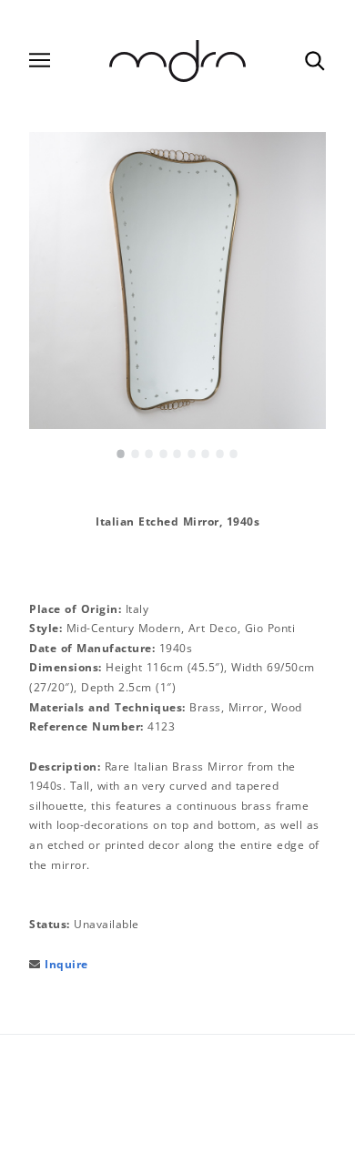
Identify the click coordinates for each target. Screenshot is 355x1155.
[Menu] (39, 60)
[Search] (314, 60)
